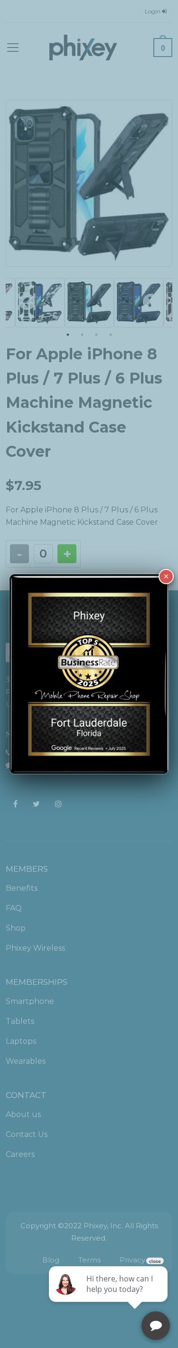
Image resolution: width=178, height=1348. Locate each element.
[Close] (166, 576)
